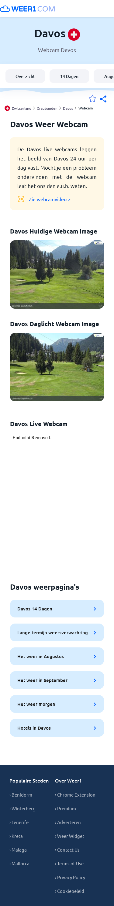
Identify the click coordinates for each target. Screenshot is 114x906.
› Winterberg (22, 808)
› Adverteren (68, 822)
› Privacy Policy (70, 877)
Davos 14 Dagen (34, 609)
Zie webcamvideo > (50, 199)
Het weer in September (42, 680)
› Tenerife (19, 822)
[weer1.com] (27, 8)
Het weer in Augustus (40, 656)
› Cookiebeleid (69, 891)
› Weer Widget (69, 836)
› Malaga (18, 850)
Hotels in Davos (34, 728)
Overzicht (25, 76)
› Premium (65, 808)
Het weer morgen (36, 704)
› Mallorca (19, 863)
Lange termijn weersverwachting (52, 632)
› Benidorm (20, 794)
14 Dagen (69, 76)
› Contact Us (67, 850)
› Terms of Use (69, 863)
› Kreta (16, 836)
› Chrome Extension (75, 794)
